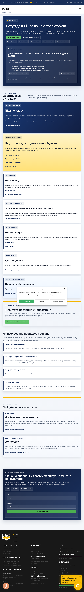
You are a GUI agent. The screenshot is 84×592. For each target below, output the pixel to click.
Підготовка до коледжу (11, 561)
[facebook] (68, 3)
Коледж (34, 571)
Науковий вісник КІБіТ (67, 566)
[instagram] (78, 3)
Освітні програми (65, 558)
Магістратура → (10, 242)
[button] (64, 289)
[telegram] (31, 2)
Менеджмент (36, 581)
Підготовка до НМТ (9, 563)
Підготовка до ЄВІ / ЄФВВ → (14, 159)
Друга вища (6, 553)
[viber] (34, 2)
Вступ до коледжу (37, 573)
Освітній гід (63, 568)
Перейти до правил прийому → (15, 429)
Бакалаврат (35, 549)
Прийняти (26, 301)
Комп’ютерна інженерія (39, 578)
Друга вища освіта (37, 553)
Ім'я (8, 495)
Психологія (35, 559)
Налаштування (58, 301)
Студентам (63, 587)
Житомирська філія (66, 549)
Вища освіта (6, 551)
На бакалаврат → (10, 190)
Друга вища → (10, 246)
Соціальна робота (37, 583)
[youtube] (75, 3)
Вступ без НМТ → (10, 166)
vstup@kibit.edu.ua (9, 578)
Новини (62, 570)
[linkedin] (71, 3)
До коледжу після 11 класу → (14, 194)
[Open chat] (78, 586)
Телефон (9, 503)
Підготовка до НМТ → (12, 155)
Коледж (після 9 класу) (10, 549)
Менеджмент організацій (40, 561)
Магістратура (36, 551)
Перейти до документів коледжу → (17, 452)
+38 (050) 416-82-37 (49, 2)
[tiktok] (81, 3)
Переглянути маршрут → (13, 125)
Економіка (34, 563)
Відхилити (42, 301)
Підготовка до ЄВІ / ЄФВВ (11, 566)
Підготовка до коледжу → (13, 162)
